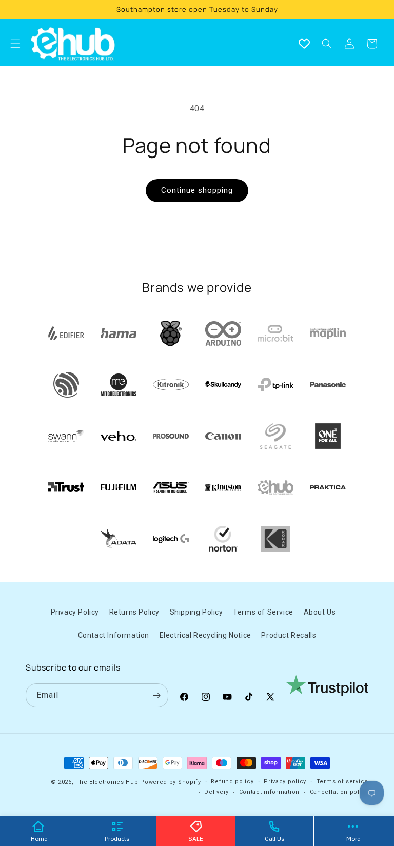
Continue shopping (197, 190)
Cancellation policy (339, 792)
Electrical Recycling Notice (205, 635)
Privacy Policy (75, 612)
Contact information (269, 792)
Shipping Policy (196, 612)
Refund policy (232, 781)
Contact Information (113, 635)
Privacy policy (285, 781)
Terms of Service (263, 612)
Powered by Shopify (170, 782)
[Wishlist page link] (304, 43)
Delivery (216, 792)
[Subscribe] (156, 695)
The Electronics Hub (106, 782)
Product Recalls (288, 635)
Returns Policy (134, 612)
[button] (327, 43)
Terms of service (342, 781)
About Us (320, 612)
